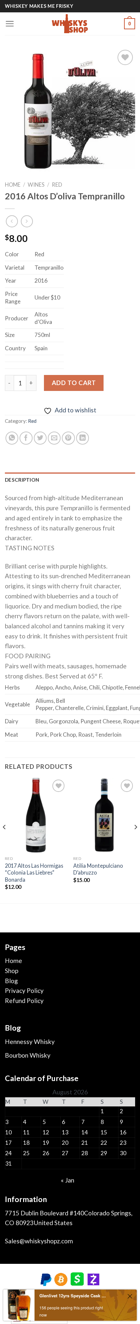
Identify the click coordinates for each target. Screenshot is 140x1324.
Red (57, 184)
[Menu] (9, 24)
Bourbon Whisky (27, 1055)
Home (13, 184)
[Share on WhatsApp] (12, 438)
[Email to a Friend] (54, 438)
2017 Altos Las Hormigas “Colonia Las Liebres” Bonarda (34, 872)
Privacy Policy (24, 990)
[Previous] (4, 840)
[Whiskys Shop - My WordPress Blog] (70, 23)
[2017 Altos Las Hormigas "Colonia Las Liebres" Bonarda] (36, 815)
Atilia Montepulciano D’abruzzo (98, 869)
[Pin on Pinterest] (68, 438)
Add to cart (74, 382)
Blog (11, 980)
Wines (36, 184)
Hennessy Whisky (30, 1041)
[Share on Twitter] (40, 438)
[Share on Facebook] (26, 438)
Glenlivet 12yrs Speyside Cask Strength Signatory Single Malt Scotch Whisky (72, 1295)
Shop (11, 970)
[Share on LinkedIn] (82, 438)
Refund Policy (24, 1000)
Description (22, 480)
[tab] (70, 480)
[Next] (135, 840)
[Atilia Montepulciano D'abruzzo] (104, 815)
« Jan (67, 1180)
